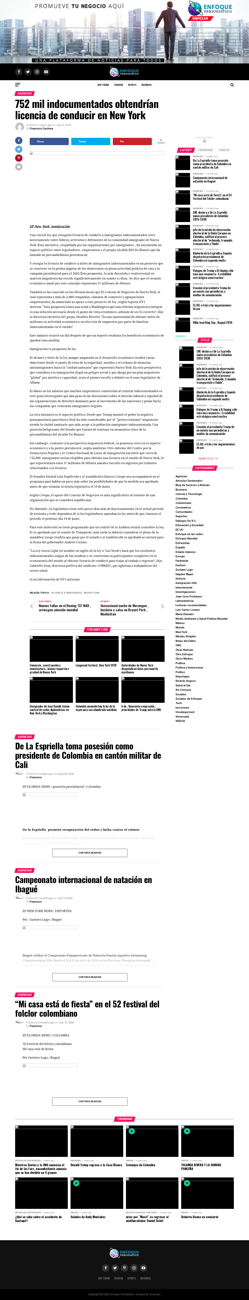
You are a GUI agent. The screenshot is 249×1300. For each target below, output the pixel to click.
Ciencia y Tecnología (189, 494)
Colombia (182, 498)
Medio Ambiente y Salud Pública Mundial (201, 618)
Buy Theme (103, 85)
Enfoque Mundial (186, 538)
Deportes (181, 516)
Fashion (118, 85)
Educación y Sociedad (189, 525)
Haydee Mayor (185, 574)
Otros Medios (184, 658)
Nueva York (92, 593)
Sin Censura (183, 689)
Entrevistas (183, 543)
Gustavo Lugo (184, 569)
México (180, 623)
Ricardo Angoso (186, 681)
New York (181, 632)
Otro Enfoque (184, 654)
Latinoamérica (185, 601)
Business (146, 85)
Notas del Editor (186, 641)
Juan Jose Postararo (189, 596)
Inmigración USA (186, 583)
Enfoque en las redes (189, 534)
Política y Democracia (189, 667)
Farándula (182, 560)
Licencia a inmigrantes (67, 593)
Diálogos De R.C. (186, 520)
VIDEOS (180, 721)
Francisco (36, 777)
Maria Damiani (185, 614)
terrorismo (182, 707)
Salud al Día (183, 685)
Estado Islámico (186, 552)
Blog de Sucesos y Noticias (193, 485)
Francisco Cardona (41, 128)
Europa (180, 556)
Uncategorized (185, 712)
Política (180, 663)
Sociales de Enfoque (189, 698)
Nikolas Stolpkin (186, 636)
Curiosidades (184, 512)
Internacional (184, 587)
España (180, 547)
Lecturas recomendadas (191, 605)
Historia (180, 578)
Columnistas (183, 503)
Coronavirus (183, 507)
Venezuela (182, 716)
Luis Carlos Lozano (188, 609)
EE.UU (179, 529)
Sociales (181, 694)
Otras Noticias (184, 650)
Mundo (180, 627)
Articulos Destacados (189, 480)
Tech (179, 703)
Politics (180, 672)
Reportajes (183, 676)
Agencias (181, 476)
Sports (132, 85)
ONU (178, 645)
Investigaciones (186, 592)
